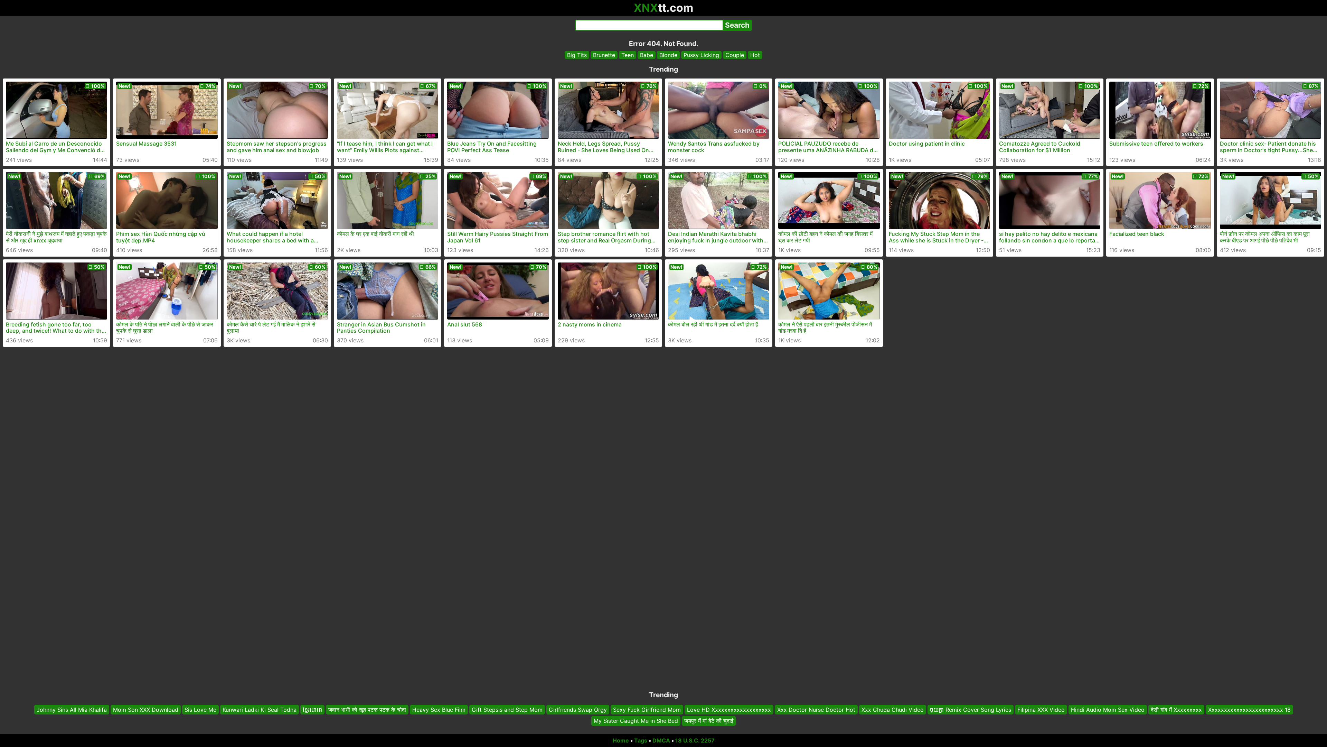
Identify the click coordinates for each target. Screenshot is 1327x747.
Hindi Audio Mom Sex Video (1108, 709)
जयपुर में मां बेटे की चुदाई (708, 721)
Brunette (604, 55)
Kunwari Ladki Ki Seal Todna (260, 709)
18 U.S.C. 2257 (695, 740)
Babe (646, 55)
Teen (627, 55)
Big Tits (577, 55)
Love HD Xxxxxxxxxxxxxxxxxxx (729, 709)
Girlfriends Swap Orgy (578, 709)
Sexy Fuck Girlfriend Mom (647, 709)
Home (621, 740)
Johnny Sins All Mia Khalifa (72, 709)
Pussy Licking (701, 55)
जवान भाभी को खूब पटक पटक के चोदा (367, 709)
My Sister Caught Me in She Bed (636, 721)
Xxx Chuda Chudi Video (893, 709)
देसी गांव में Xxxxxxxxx (1176, 709)
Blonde (668, 55)
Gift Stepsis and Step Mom (507, 709)
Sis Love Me (200, 709)
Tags (640, 740)
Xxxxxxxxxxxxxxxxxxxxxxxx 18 (1249, 709)
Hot (755, 55)
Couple (734, 55)
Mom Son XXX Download (145, 709)
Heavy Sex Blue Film (438, 709)
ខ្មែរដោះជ (312, 709)
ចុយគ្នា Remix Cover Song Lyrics (970, 709)
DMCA (661, 740)
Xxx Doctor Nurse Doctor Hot (816, 709)
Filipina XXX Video (1041, 709)
